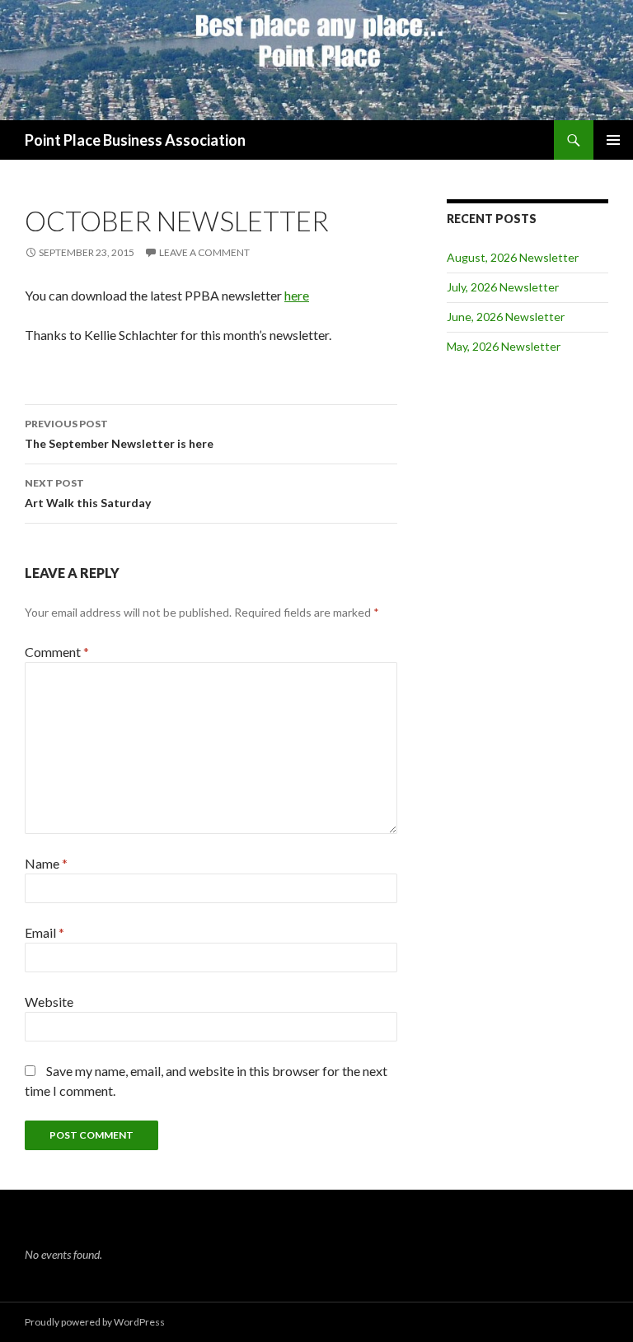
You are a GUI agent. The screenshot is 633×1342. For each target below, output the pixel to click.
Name (46, 863)
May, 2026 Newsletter (503, 346)
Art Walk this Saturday (88, 493)
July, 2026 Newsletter (503, 287)
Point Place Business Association (135, 140)
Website (49, 1001)
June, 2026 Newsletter (506, 317)
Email (44, 932)
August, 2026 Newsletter (513, 257)
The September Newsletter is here (119, 433)
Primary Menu (613, 140)
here (296, 295)
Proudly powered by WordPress (95, 1322)
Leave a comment (204, 252)
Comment (57, 651)
